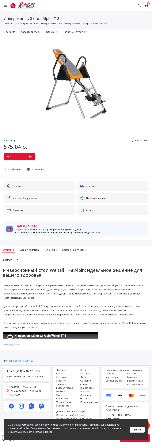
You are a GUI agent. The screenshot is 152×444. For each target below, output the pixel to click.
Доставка (61, 369)
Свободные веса (115, 380)
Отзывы (52, 31)
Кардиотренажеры (116, 369)
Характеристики (30, 31)
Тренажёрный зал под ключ (64, 404)
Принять (137, 429)
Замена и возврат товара (64, 386)
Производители (89, 402)
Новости (85, 391)
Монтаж (60, 391)
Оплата (60, 373)
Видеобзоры (87, 387)
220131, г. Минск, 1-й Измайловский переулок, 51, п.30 (26, 390)
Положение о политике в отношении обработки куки (77, 428)
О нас (83, 369)
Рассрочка (61, 377)
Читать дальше (11, 344)
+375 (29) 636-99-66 (23, 370)
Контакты (85, 373)
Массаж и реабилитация (135, 379)
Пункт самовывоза (62, 396)
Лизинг (84, 377)
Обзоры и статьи (85, 382)
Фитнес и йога (135, 384)
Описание (9, 31)
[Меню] (5, 5)
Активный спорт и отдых (135, 371)
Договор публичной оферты (71, 411)
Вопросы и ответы (75, 31)
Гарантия (61, 380)
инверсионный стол (22, 360)
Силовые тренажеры (112, 375)
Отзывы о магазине (85, 396)
